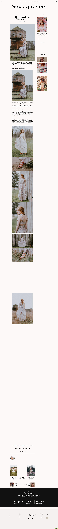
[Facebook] (19, 452)
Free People (15, 102)
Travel (23, 1)
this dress (15, 64)
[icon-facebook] (28, 518)
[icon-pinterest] (55, 1)
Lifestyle (29, 1)
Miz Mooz (23, 102)
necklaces (14, 113)
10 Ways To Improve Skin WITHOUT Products (31, 479)
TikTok (29, 501)
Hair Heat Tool (22, 103)
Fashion (32, 1)
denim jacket (24, 111)
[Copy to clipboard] (23, 452)
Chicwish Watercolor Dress (22, 478)
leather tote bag (14, 112)
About (37, 1)
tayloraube (17, 455)
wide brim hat (28, 111)
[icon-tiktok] (56, 1)
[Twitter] (21, 452)
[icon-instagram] (54, 1)
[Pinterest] (22, 452)
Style (20, 1)
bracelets (31, 112)
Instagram (18, 501)
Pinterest (40, 501)
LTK (39, 1)
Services (35, 1)
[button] (10, 473)
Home (18, 1)
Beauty (26, 1)
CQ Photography (26, 448)
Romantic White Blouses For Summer (14, 478)
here (19, 102)
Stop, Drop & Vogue (29, 6)
